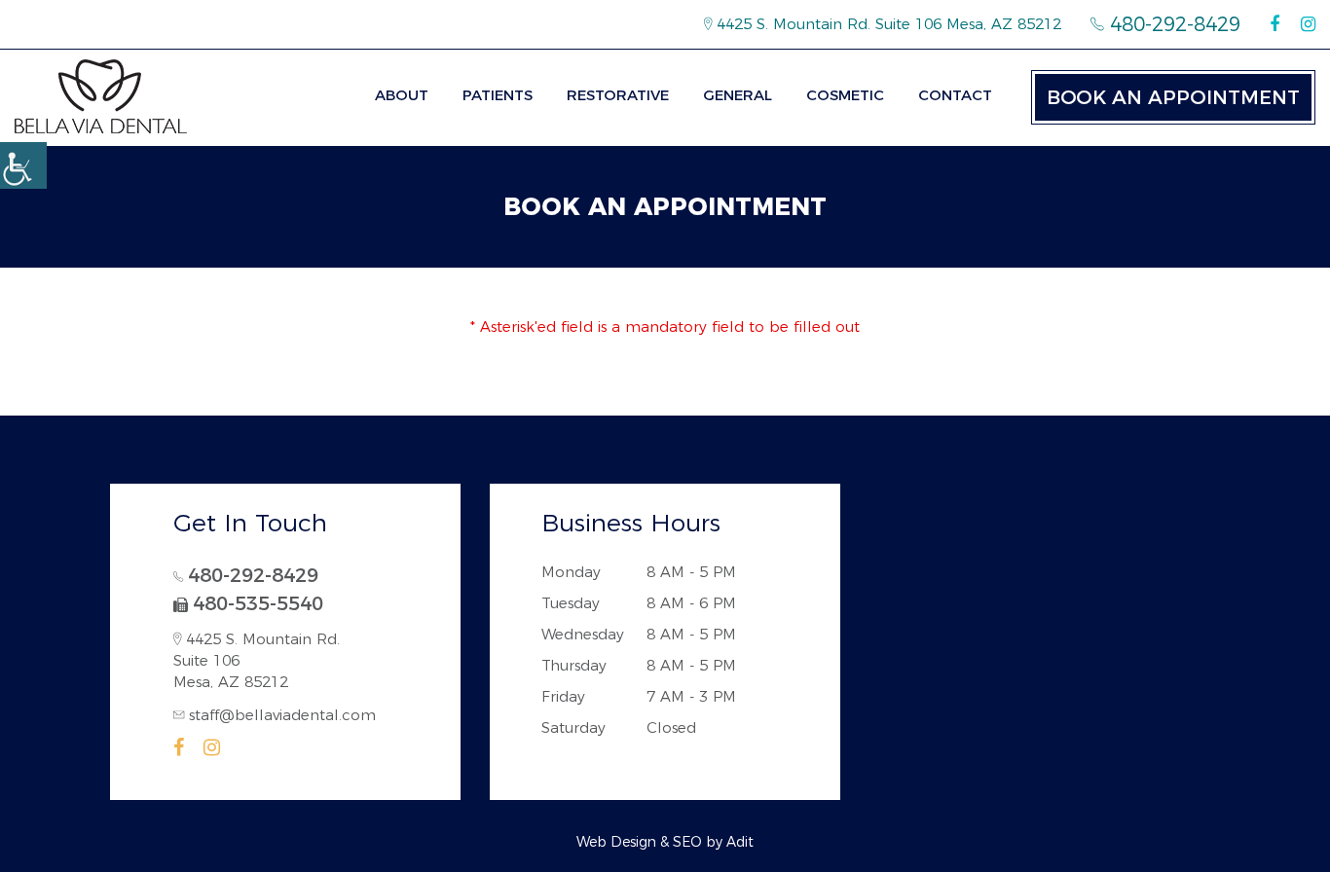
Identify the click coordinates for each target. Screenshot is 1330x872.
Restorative (618, 95)
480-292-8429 (1172, 24)
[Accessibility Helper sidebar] (23, 165)
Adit (740, 842)
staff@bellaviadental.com (282, 715)
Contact (955, 95)
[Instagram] (1308, 24)
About (401, 95)
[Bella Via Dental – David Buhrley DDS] (101, 96)
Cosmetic (845, 95)
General (737, 95)
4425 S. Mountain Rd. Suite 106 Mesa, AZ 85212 (886, 24)
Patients (497, 95)
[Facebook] (1274, 24)
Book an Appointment (1173, 97)
